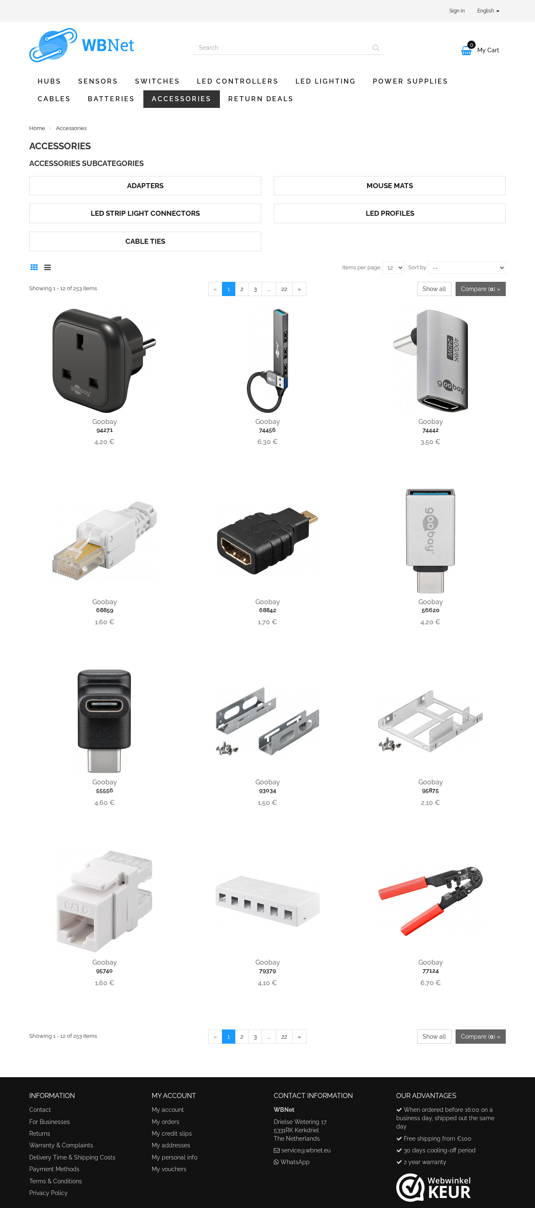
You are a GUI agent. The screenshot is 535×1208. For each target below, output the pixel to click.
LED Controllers (238, 81)
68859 (104, 610)
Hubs (49, 81)
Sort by (417, 267)
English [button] (486, 11)
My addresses (171, 1145)
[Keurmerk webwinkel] (433, 1184)
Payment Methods (54, 1169)
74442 (431, 430)
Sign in (457, 11)
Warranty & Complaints (61, 1145)
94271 (105, 430)
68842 (267, 610)
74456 (267, 430)
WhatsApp (295, 1162)
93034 (267, 790)
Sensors (98, 81)
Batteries (111, 99)
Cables (54, 99)
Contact (40, 1109)
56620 (431, 610)
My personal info (174, 1157)
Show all (434, 289)
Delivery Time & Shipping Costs (72, 1157)
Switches (157, 81)
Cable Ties (145, 241)
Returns (39, 1133)
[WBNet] (104, 45)
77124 (431, 970)
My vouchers (169, 1169)
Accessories (181, 99)
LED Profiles (390, 213)
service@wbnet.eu (306, 1150)
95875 (430, 790)
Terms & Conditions (55, 1181)
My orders (165, 1122)
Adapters (145, 185)
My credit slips (172, 1133)
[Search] (376, 48)
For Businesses (49, 1122)
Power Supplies (410, 81)
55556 (104, 790)
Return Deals (261, 99)
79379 (267, 970)
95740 (104, 970)
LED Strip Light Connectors (145, 213)
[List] (49, 266)
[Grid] (36, 266)
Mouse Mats (390, 185)
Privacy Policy (48, 1193)
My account (168, 1109)
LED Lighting (326, 81)
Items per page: (361, 267)
